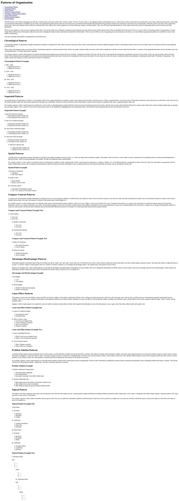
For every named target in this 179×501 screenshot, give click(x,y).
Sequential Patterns (10, 8)
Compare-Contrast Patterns (12, 12)
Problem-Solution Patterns (12, 17)
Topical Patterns (9, 19)
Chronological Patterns (11, 7)
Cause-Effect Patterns (10, 15)
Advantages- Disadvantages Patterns (15, 13)
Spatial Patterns (9, 10)
